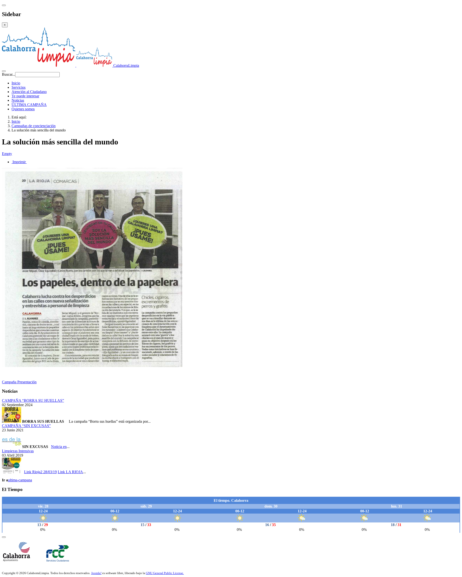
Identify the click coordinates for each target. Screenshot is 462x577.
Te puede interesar (25, 96)
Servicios (19, 87)
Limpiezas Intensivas (18, 451)
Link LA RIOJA (70, 472)
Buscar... (8, 74)
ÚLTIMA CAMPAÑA (29, 105)
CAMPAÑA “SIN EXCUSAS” (26, 426)
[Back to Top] (4, 537)
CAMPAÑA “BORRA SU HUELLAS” (33, 400)
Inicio (16, 83)
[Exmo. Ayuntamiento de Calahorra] (16, 560)
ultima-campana (20, 480)
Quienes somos (23, 109)
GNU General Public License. (165, 573)
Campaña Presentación (19, 382)
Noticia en (59, 447)
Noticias (18, 100)
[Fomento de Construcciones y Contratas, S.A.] (58, 560)
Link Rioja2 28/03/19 (40, 472)
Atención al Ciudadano (29, 92)
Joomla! (96, 573)
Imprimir (19, 162)
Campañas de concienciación (34, 126)
